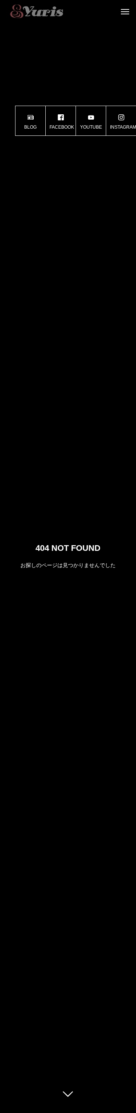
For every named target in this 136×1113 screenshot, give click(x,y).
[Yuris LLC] (36, 11)
